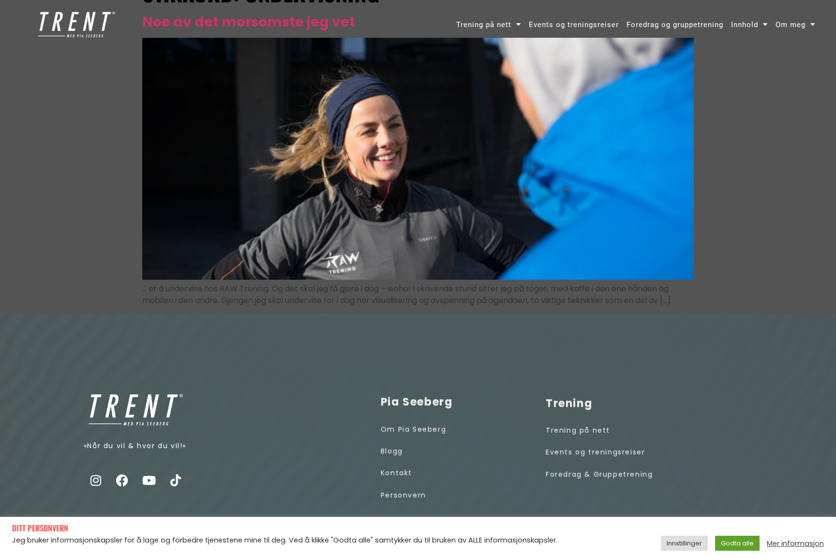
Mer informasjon (795, 543)
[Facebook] (122, 480)
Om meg (791, 24)
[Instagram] (96, 480)
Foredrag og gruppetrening (675, 24)
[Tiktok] (176, 480)
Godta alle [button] (737, 543)
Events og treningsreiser (574, 24)
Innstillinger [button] (684, 543)
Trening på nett (483, 24)
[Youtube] (149, 480)
